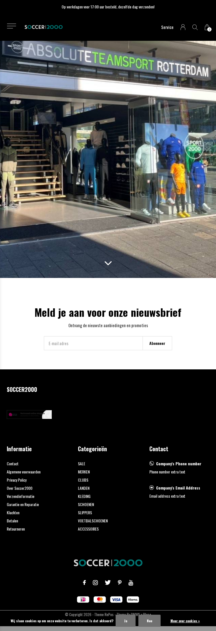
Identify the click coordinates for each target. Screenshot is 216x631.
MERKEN (84, 472)
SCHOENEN (86, 504)
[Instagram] (95, 582)
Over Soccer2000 (19, 488)
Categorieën (92, 448)
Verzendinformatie (20, 496)
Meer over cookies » (185, 620)
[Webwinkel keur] (29, 414)
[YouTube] (131, 582)
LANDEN (83, 488)
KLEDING (84, 496)
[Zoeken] (195, 27)
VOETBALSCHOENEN (93, 521)
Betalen (12, 521)
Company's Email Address (178, 488)
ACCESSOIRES (88, 529)
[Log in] (183, 27)
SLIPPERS (85, 512)
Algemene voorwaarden (23, 472)
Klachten (13, 512)
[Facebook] (84, 582)
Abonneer (157, 343)
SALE (81, 463)
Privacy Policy (16, 480)
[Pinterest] (120, 582)
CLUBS (83, 480)
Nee (149, 620)
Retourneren (16, 529)
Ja (125, 620)
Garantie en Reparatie (23, 504)
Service (167, 27)
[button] (11, 26)
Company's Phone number (178, 463)
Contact (13, 463)
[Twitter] (108, 582)
